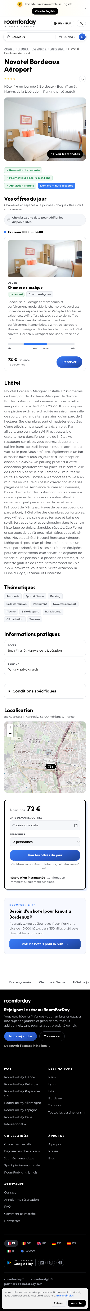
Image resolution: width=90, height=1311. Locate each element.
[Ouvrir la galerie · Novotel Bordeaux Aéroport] (45, 129)
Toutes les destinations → (66, 1112)
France (23, 48)
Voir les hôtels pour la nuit (42, 944)
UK (44, 1243)
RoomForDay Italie (18, 1117)
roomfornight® (42, 1279)
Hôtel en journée (19, 982)
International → (15, 1124)
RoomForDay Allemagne (22, 1102)
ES (74, 1243)
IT (13, 1251)
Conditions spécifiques (34, 691)
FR (14, 1243)
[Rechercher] (82, 36)
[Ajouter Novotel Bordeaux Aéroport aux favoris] (82, 79)
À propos (55, 1144)
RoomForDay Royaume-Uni (22, 1094)
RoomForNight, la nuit (20, 1172)
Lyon (51, 1084)
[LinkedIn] (42, 1262)
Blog (51, 1158)
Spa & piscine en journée (22, 1165)
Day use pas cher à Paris (22, 1151)
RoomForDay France (19, 1077)
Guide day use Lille (17, 1144)
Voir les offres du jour (45, 855)
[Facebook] (60, 1262)
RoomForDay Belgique (21, 1084)
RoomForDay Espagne (20, 1110)
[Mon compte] (81, 23)
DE (59, 1243)
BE (29, 1243)
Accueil (9, 48)
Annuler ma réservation (21, 1199)
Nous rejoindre (20, 1036)
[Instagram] (51, 1262)
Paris (52, 1077)
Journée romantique (19, 1158)
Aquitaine (39, 48)
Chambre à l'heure (52, 982)
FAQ (7, 1206)
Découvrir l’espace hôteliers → (27, 1046)
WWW (30, 1251)
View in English (45, 11)
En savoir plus (65, 1295)
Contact (10, 1192)
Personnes (17, 834)
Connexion (52, 1036)
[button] (10, 727)
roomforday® (14, 1279)
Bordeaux (57, 48)
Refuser (58, 1303)
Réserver (69, 362)
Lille (51, 1091)
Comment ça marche (20, 1213)
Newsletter (12, 1221)
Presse (53, 1151)
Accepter (77, 1303)
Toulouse (54, 1105)
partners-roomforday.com (23, 1284)
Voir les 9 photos (67, 154)
